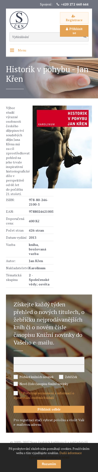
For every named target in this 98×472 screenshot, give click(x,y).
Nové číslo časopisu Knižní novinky (44, 384)
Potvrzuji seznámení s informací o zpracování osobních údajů (44, 395)
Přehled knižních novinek (37, 377)
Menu (22, 50)
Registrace (74, 20)
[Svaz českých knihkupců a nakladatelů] (21, 20)
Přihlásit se (76, 31)
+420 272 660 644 (74, 4)
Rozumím (49, 464)
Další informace (70, 453)
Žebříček (71, 377)
